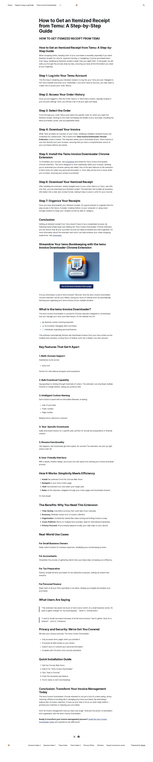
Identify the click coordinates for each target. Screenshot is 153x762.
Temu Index (62, 745)
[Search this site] (143, 5)
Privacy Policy (89, 745)
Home (10, 5)
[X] (74, 737)
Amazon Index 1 (50, 745)
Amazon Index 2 (34, 745)
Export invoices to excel (116, 745)
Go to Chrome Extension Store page (76, 286)
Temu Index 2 (75, 745)
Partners (100, 745)
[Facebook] (79, 737)
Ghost (143, 745)
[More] (60, 5)
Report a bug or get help (24, 5)
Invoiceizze (69, 162)
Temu (45, 61)
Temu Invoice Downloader (46, 5)
